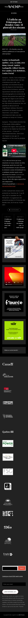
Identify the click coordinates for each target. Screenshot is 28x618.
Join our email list (10, 592)
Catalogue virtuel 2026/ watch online (12, 576)
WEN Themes (22, 615)
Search (22, 568)
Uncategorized (15, 209)
